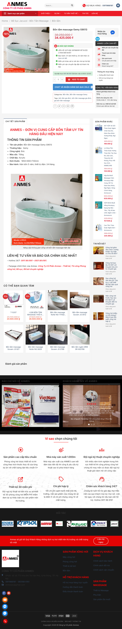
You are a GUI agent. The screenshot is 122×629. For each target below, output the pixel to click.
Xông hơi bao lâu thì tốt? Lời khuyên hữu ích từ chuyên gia (111, 266)
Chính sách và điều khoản (52, 621)
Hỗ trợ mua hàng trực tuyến (75, 582)
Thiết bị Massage (101, 590)
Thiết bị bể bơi (69, 566)
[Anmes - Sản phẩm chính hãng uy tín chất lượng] (21, 5)
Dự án (56, 13)
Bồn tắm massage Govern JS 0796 (57, 348)
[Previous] (6, 406)
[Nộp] (72, 5)
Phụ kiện (97, 595)
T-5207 (13, 312)
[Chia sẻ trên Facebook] (55, 106)
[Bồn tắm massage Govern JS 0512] (80, 300)
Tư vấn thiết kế (71, 13)
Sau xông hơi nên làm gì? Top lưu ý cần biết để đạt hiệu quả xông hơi (112, 282)
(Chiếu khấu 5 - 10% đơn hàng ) (107, 100)
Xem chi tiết (62, 58)
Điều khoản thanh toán (73, 591)
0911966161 (107, 5)
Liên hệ (95, 13)
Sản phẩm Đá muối (101, 599)
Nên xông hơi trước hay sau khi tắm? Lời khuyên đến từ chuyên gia (111, 300)
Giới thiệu (45, 13)
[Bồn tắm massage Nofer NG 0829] (35, 335)
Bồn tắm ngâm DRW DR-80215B (80, 348)
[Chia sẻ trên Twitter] (59, 106)
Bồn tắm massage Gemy (78, 94)
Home (5, 20)
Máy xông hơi (69, 557)
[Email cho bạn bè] (64, 106)
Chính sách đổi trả (101, 565)
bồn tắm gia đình (65, 98)
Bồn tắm (56, 20)
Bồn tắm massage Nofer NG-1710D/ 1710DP (57, 313)
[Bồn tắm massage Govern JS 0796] (58, 335)
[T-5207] (13, 300)
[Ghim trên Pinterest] (68, 106)
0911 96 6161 (67, 73)
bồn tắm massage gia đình (81, 98)
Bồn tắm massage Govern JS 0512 (79, 313)
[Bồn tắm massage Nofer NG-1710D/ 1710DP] (58, 300)
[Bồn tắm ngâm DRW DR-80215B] (80, 335)
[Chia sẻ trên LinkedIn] (72, 106)
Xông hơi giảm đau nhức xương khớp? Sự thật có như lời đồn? (112, 250)
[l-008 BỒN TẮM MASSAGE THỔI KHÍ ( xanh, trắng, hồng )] (35, 300)
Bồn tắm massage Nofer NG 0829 (35, 348)
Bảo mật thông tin (73, 621)
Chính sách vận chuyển (103, 570)
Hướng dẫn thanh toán (106, 75)
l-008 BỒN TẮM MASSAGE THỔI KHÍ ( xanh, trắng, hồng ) (35, 313)
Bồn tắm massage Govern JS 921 (13, 348)
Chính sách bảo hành (102, 561)
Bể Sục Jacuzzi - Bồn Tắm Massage (30, 20)
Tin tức (85, 13)
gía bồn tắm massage (62, 101)
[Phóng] (6, 70)
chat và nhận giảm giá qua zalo (72, 87)
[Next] (55, 406)
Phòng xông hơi (70, 561)
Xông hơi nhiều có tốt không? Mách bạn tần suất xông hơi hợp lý (111, 317)
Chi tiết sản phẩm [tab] (15, 121)
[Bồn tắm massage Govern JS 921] (13, 335)
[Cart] (118, 5)
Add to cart (78, 79)
